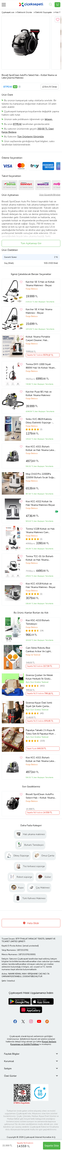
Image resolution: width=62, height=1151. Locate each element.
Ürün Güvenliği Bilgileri (49, 194)
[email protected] (31, 945)
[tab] (31, 1054)
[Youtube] (39, 1021)
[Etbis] (22, 1093)
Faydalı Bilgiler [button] (12, 1053)
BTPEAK (7, 86)
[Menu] (4, 5)
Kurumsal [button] (9, 1061)
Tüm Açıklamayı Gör (31, 243)
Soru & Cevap (50, 86)
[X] (23, 1021)
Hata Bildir (32, 923)
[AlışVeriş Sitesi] (57, 4)
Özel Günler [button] (10, 1075)
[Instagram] (31, 1021)
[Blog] (47, 1021)
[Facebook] (15, 1021)
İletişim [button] (8, 1068)
